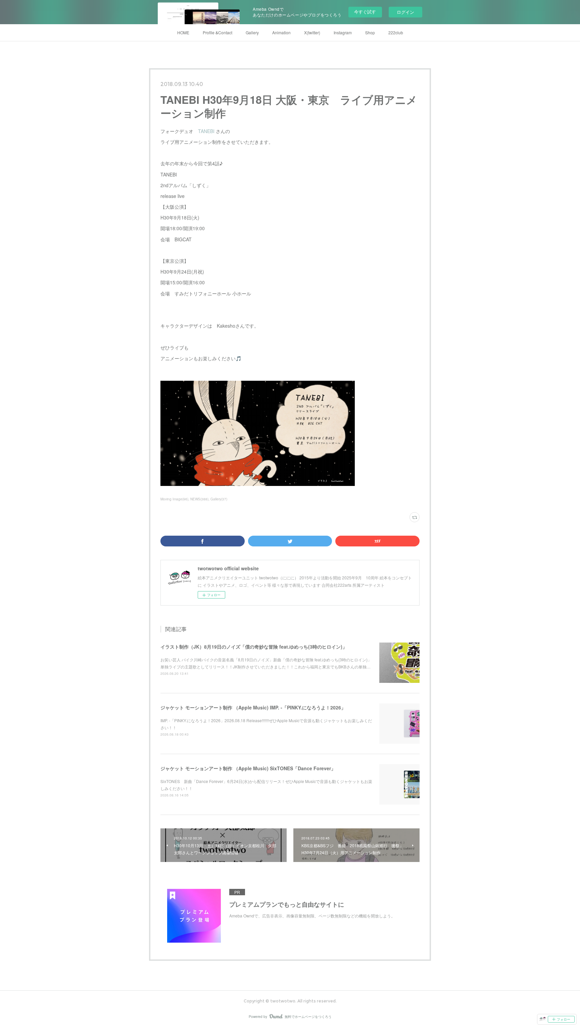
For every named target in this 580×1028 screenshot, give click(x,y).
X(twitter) (312, 32)
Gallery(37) (218, 499)
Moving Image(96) (174, 499)
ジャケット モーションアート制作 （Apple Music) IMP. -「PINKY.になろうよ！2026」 (253, 707)
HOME (183, 32)
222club (395, 32)
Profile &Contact (217, 32)
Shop (370, 32)
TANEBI (207, 131)
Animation (281, 32)
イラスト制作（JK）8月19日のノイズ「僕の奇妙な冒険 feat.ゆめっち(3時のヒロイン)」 (253, 646)
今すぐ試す (365, 11)
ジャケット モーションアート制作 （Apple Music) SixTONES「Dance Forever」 (248, 768)
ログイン (405, 12)
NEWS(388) (199, 499)
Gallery (252, 32)
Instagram (343, 32)
